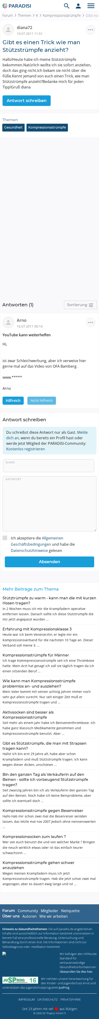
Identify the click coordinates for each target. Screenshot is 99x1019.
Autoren (29, 916)
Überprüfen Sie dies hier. (76, 971)
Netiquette (70, 910)
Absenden (49, 561)
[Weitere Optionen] (90, 29)
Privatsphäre (70, 999)
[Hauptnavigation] (91, 6)
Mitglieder (49, 910)
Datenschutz (48, 999)
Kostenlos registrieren (25, 448)
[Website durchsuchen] (67, 6)
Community (28, 910)
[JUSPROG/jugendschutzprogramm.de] (20, 980)
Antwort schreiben (27, 100)
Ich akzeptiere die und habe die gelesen (43, 544)
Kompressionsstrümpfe (62, 15)
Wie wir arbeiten (53, 916)
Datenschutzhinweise (29, 550)
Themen (24, 15)
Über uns (11, 916)
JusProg (64, 987)
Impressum (26, 999)
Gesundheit (13, 127)
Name (10, 462)
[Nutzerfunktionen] (78, 6)
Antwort (13, 479)
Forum (7, 15)
